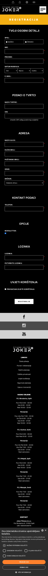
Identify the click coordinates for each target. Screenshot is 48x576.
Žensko (30, 42)
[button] (24, 572)
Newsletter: (11, 231)
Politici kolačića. (22, 541)
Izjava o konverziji (24, 387)
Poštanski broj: (12, 159)
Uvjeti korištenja (24, 379)
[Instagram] (24, 325)
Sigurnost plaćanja (24, 383)
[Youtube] (24, 334)
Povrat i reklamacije (24, 366)
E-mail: (8, 76)
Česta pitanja (24, 361)
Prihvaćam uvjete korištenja (20, 289)
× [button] (45, 530)
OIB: (6, 112)
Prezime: (9, 57)
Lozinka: (9, 253)
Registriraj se (24, 301)
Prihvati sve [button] (24, 562)
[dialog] (24, 552)
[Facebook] (24, 317)
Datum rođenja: (12, 66)
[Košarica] (13, 2)
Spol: (7, 38)
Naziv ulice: (10, 140)
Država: (8, 179)
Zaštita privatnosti (24, 374)
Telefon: (9, 205)
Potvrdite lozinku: (13, 263)
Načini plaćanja (24, 370)
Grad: (7, 169)
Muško (11, 42)
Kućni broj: (10, 150)
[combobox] (42, 530)
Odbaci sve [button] (24, 567)
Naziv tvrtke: (11, 102)
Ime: (6, 47)
